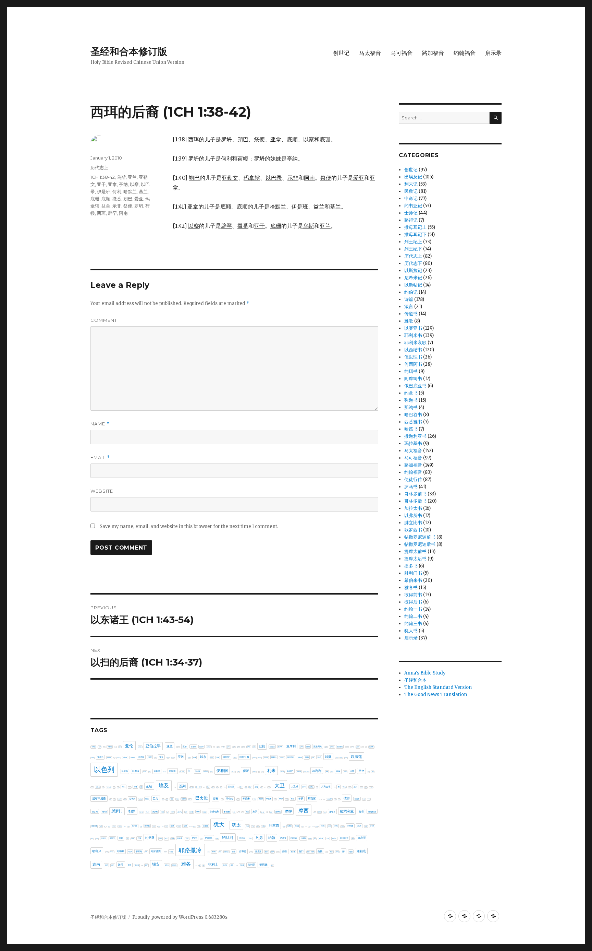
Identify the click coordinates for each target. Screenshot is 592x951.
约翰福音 (465, 53)
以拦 (319, 757)
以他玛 (211, 757)
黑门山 (272, 865)
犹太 (236, 824)
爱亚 (138, 198)
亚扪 (262, 746)
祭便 (127, 206)
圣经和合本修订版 (128, 51)
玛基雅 (263, 826)
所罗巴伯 (104, 812)
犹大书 (411, 631)
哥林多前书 (415, 494)
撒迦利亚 (372, 811)
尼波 (110, 799)
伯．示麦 (182, 771)
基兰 (143, 191)
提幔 (271, 812)
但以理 (197, 771)
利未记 (411, 184)
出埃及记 (413, 177)
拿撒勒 (227, 811)
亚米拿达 (118, 757)
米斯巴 (112, 838)
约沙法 (242, 838)
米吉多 (97, 838)
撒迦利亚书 (415, 436)
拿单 (198, 812)
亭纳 (123, 184)
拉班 (186, 812)
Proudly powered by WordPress (168, 917)
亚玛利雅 (92, 757)
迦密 (106, 865)
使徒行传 (413, 479)
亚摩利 (291, 746)
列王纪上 (413, 242)
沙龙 (172, 826)
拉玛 (179, 811)
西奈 (220, 852)
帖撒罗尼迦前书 (419, 537)
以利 (218, 757)
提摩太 (278, 812)
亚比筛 (357, 747)
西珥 (101, 213)
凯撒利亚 (254, 771)
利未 (271, 770)
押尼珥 (147, 812)
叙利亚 (332, 771)
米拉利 (103, 838)
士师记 (411, 213)
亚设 (161, 757)
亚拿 (112, 184)
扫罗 (131, 811)
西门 (301, 851)
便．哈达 (233, 771)
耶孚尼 (111, 852)
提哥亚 (262, 812)
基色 (241, 787)
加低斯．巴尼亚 (306, 771)
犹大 (218, 824)
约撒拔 (217, 838)
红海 (139, 838)
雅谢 (203, 865)
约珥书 (411, 371)
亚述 (181, 757)
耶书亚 (334, 838)
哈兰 (373, 771)
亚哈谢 (201, 747)
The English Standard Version (438, 687)
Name (100, 424)
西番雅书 (413, 422)
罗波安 (321, 838)
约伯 (160, 838)
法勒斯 (179, 826)
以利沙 (273, 757)
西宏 (233, 851)
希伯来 (246, 798)
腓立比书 (413, 523)
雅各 (186, 864)
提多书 (411, 566)
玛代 (247, 826)
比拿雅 (147, 826)
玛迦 (297, 826)
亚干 (101, 184)
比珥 (154, 826)
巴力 (155, 798)
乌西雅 (110, 747)
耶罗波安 (156, 851)
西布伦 (242, 851)
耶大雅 (107, 852)
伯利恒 (157, 771)
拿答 (234, 812)
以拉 (313, 757)
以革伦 (144, 771)
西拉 (266, 852)
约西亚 (283, 838)
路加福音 (433, 53)
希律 (281, 799)
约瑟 (259, 837)
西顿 (320, 851)
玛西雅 (289, 826)
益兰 (105, 206)
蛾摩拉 (214, 852)
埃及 (164, 786)
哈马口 (129, 787)
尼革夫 (132, 798)
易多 (101, 826)
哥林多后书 (415, 501)
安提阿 (350, 787)
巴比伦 (201, 798)
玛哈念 (258, 826)
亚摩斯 (301, 747)
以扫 (307, 757)
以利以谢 (254, 757)
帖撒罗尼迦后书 (419, 544)
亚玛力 (100, 757)
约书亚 (150, 838)
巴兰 (147, 799)
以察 (134, 184)
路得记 (411, 220)
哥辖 (135, 787)
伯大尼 (164, 771)
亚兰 (132, 177)
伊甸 (149, 771)
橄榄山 (120, 826)
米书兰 (372, 826)
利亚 (262, 771)
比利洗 (134, 826)
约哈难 (179, 838)
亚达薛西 (172, 757)
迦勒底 (361, 851)
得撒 (364, 799)
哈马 (123, 787)
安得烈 (344, 787)
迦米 (142, 865)
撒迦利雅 (94, 826)
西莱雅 (293, 852)
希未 (292, 799)
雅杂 (199, 865)
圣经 (149, 786)
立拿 (366, 826)
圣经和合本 (415, 680)
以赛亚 (135, 771)
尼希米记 (413, 278)
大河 (304, 787)
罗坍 (138, 206)
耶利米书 (413, 335)
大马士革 (326, 786)
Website (101, 491)
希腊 (300, 798)
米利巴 (92, 838)
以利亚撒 (244, 757)
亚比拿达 (352, 747)
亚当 (254, 747)
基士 (208, 787)
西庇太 (251, 852)
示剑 (322, 826)
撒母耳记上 (415, 227)
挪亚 (247, 812)
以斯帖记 (413, 285)
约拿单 (208, 838)
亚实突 (228, 747)
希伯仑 (229, 798)
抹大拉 (141, 812)
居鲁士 (140, 799)
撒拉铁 (325, 812)
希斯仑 (287, 799)
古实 (338, 771)
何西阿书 (413, 364)
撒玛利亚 (347, 811)
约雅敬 (303, 838)
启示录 (493, 53)
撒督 (361, 811)
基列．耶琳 (198, 787)
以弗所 (300, 757)
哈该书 (411, 429)
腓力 (208, 852)
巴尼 (167, 799)
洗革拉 (199, 826)
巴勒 (163, 799)
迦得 (120, 864)
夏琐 (261, 787)
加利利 (316, 771)
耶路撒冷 (190, 850)
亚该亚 (168, 757)
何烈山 (206, 771)
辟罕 (112, 213)
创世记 (341, 53)
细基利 (310, 838)
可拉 (345, 771)
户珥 (369, 799)
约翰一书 (413, 609)
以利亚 (226, 757)
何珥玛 (211, 771)
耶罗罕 (165, 852)
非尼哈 (225, 865)
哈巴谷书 (413, 415)
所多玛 (95, 811)
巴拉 (177, 799)
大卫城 (294, 786)
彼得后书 (413, 602)
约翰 (271, 838)
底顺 (105, 198)
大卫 (279, 786)
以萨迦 (125, 771)
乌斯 (121, 177)
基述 (250, 787)
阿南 (123, 213)
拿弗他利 (214, 811)
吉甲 (352, 771)
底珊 (94, 198)
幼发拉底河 (329, 799)
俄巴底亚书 (415, 386)
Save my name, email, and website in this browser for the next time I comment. (189, 526)
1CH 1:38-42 (102, 177)
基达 (246, 787)
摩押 (288, 811)
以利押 (266, 757)
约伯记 (411, 292)
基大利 (213, 787)
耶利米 (96, 851)
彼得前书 (413, 595)
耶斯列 (139, 851)
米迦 (127, 838)
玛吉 (253, 826)
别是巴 (290, 771)
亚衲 (155, 757)
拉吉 (162, 812)
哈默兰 (130, 191)
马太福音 (370, 53)
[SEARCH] (496, 118)
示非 (116, 206)
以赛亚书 (413, 328)
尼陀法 (125, 799)
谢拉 (331, 852)
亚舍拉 (141, 757)
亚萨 (150, 757)
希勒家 (261, 799)
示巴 (329, 826)
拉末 (172, 812)
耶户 (130, 851)
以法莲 (356, 756)
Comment (103, 320)
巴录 (172, 799)
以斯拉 (346, 757)
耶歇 (146, 852)
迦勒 (351, 851)
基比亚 (231, 787)
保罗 (246, 771)
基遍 (256, 787)
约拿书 (411, 393)
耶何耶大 (344, 838)
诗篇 (408, 299)
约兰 (166, 838)
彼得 (347, 798)
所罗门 (117, 811)
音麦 (236, 865)
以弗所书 (413, 515)
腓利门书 (413, 573)
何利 (116, 191)
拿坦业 (204, 812)
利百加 (282, 771)
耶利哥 (362, 838)
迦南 (96, 864)
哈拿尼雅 (98, 787)
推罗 (254, 811)
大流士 (311, 787)
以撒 (328, 757)
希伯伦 (238, 799)
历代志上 (99, 167)
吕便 (361, 771)
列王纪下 (413, 249)
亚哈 (185, 746)
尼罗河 (119, 799)
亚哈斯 (193, 746)
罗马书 (411, 487)
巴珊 (215, 798)
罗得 (315, 838)
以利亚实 (235, 757)
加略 (327, 771)
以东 (203, 757)
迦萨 (146, 865)
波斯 (185, 826)
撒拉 (319, 812)
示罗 (359, 825)
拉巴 (167, 812)
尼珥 (114, 799)
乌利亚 (93, 747)
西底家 (258, 851)
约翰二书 (413, 616)
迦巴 (112, 865)
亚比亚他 (340, 747)
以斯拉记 (413, 270)
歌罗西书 (413, 530)
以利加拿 (259, 757)
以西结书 (413, 350)
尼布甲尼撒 (99, 798)
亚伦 (129, 745)
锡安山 (167, 865)
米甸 (121, 838)
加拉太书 (413, 508)
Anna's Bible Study (425, 673)
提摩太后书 (415, 559)
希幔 (275, 799)
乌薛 (100, 747)
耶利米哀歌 (415, 342)
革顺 (232, 865)
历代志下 (413, 263)
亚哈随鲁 (209, 747)
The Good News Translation (435, 694)
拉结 (191, 812)
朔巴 (127, 198)
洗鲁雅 (205, 826)
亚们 (120, 747)
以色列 (104, 769)
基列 (182, 786)
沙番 (166, 826)
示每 (336, 826)
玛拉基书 (413, 443)
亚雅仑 (189, 757)
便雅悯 (222, 770)
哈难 (118, 787)
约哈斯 (172, 838)
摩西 (303, 810)
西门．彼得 (310, 852)
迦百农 (137, 865)
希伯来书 (413, 580)
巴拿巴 (184, 799)
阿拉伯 (174, 865)
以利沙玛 (282, 757)
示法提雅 (342, 826)
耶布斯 (120, 851)
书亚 (115, 747)
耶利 (353, 838)
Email (100, 457)
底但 (335, 799)
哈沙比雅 (109, 787)
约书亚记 (413, 206)
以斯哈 (337, 757)
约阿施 (294, 838)
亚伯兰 (139, 747)
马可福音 (401, 53)
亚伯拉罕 (153, 746)
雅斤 (196, 865)
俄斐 (238, 771)
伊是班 (103, 191)
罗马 (327, 838)
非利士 (213, 864)
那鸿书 (411, 407)
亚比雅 (371, 747)
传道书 (411, 314)
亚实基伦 (223, 747)
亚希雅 (248, 747)
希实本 (268, 799)
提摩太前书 (415, 551)
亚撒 (308, 746)
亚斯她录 (332, 747)
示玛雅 (350, 825)
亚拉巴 (272, 746)
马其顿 (242, 865)
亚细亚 (125, 757)
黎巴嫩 (263, 864)
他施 (194, 757)
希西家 (312, 798)
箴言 (408, 306)
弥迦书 (411, 400)
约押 (194, 838)
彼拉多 (357, 799)
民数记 (411, 191)
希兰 (255, 799)
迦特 (129, 865)
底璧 (339, 799)
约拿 (201, 838)
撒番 (116, 198)
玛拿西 (274, 825)
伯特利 (172, 771)
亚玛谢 (109, 757)
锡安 (156, 864)
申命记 (411, 198)
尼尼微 (366, 787)
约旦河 (227, 837)
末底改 (113, 826)
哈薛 (114, 787)
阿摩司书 (413, 378)
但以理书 (413, 357)
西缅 (284, 851)
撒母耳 (332, 811)
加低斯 (299, 771)
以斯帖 (341, 757)
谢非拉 (337, 852)
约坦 (187, 838)
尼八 (355, 787)
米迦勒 (132, 838)
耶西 (171, 851)
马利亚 (251, 865)
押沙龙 (155, 812)
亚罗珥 (133, 757)
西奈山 (226, 852)
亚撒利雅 (317, 746)
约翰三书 (413, 623)
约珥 (250, 838)
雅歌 (408, 321)
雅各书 (411, 587)
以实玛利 (290, 757)
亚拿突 (280, 747)
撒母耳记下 (415, 234)
